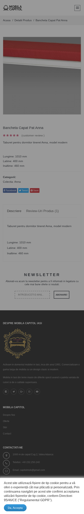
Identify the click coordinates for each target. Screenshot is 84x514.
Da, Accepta (15, 507)
